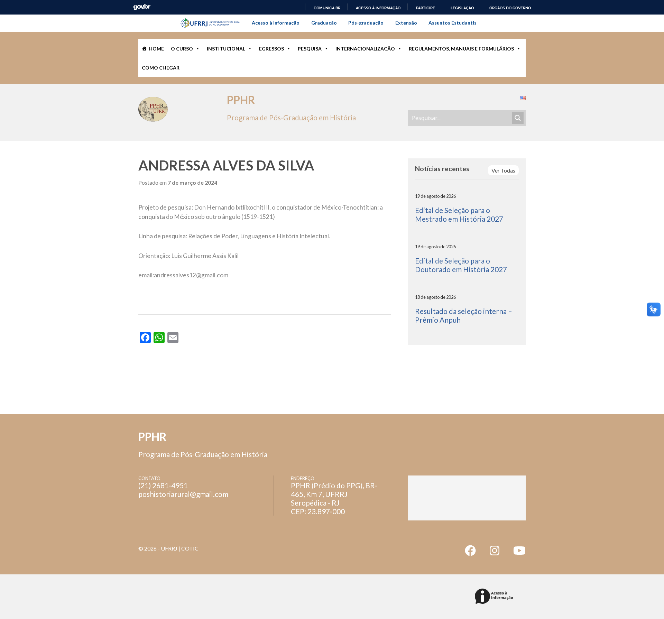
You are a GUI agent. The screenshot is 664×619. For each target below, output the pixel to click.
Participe (425, 8)
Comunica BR (327, 8)
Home (156, 49)
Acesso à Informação (275, 23)
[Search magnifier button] (518, 118)
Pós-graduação (366, 23)
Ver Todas (503, 170)
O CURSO (182, 49)
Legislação (462, 8)
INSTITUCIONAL (226, 49)
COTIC (190, 548)
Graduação (324, 23)
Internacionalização (365, 49)
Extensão (406, 23)
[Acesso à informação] (495, 596)
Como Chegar (160, 68)
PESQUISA (310, 49)
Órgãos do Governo (510, 8)
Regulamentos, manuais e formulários (461, 49)
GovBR (141, 7)
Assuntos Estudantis (452, 23)
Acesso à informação (378, 8)
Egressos (271, 49)
